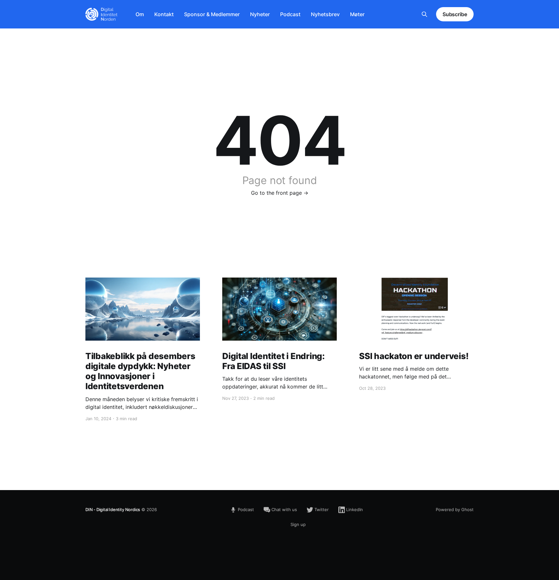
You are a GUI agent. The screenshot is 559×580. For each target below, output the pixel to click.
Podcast (290, 14)
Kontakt (164, 14)
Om (140, 14)
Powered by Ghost (455, 509)
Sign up (298, 524)
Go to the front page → (279, 193)
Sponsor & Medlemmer (212, 14)
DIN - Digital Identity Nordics (112, 509)
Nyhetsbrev (325, 14)
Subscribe (455, 14)
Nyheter (260, 14)
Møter (357, 14)
